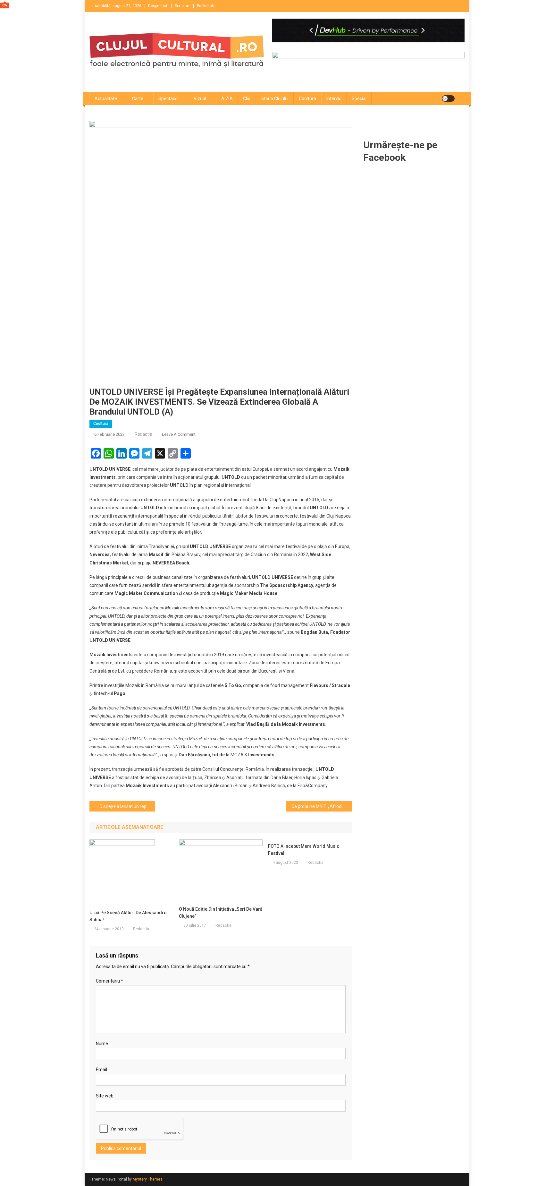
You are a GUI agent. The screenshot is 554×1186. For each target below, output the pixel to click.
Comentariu (109, 981)
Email (101, 1069)
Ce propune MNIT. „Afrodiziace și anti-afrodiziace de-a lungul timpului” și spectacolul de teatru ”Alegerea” (321, 806)
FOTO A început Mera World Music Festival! (303, 850)
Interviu (333, 98)
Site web (104, 1095)
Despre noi (157, 6)
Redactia (143, 434)
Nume (102, 1043)
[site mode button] (448, 98)
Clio (246, 98)
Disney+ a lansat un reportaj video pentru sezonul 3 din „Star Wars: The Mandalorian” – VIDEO (127, 806)
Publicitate (206, 6)
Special (359, 98)
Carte (137, 98)
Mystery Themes (148, 1179)
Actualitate (106, 98)
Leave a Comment (179, 434)
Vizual (200, 98)
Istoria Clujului (275, 98)
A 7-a (227, 98)
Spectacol (168, 98)
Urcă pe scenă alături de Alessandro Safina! (128, 916)
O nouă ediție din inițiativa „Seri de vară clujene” (221, 913)
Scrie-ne (182, 6)
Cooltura (307, 98)
